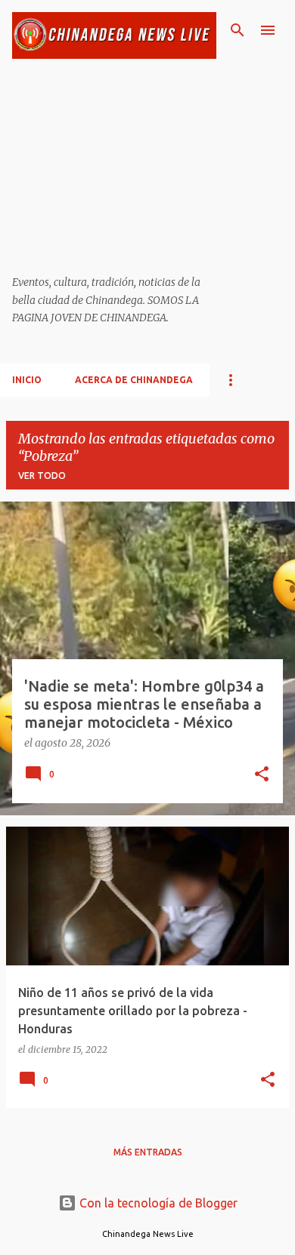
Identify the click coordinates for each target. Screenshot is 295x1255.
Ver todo (42, 475)
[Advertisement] (114, 167)
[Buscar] (237, 30)
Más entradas (147, 1152)
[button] (262, 775)
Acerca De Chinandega (134, 380)
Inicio (27, 380)
